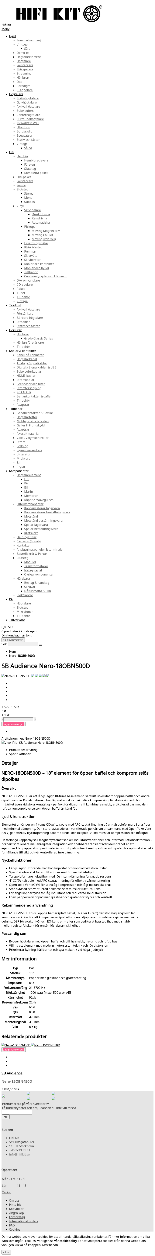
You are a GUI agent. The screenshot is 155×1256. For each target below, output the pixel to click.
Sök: (4, 644)
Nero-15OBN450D (17, 1081)
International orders (23, 1221)
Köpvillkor (16, 1209)
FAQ (12, 1225)
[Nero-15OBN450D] (31, 1045)
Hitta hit (15, 1205)
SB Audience (12, 1073)
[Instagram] (53, 1094)
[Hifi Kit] (3, 1096)
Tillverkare (17, 620)
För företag (17, 1217)
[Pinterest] (28, 1099)
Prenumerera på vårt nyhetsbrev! (25, 1104)
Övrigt (6, 1192)
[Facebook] (28, 1094)
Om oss (14, 1200)
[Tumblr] (53, 1099)
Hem (12, 651)
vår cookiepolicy (65, 1241)
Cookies (14, 1229)
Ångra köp (16, 1213)
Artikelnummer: (13, 738)
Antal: (6, 715)
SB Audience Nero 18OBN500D (41, 743)
